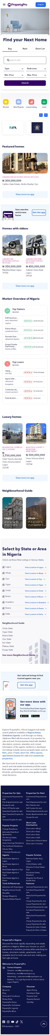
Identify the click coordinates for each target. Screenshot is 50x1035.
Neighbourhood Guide (11, 890)
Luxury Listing (31, 107)
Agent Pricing (32, 990)
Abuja (8, 573)
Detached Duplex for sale (12, 811)
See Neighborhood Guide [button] (18, 655)
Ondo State (7, 628)
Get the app (39, 212)
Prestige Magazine (9, 896)
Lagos (8, 567)
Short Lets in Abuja (33, 828)
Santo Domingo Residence (13, 843)
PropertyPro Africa (9, 1011)
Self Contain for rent (34, 808)
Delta (7, 614)
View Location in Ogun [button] (34, 585)
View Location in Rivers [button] (34, 597)
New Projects (19, 107)
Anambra (9, 602)
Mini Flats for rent (33, 805)
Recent (6, 107)
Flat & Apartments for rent (36, 802)
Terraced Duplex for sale (12, 820)
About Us (6, 990)
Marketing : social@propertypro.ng (21, 973)
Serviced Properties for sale (37, 907)
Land (44, 107)
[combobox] (13, 69)
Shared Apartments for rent (37, 811)
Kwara (8, 608)
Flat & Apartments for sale (12, 802)
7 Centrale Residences (11, 852)
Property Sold (32, 996)
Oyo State (6, 639)
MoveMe (6, 893)
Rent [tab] (25, 49)
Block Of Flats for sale (10, 808)
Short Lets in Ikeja (33, 832)
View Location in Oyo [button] (33, 579)
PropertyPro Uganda (10, 1008)
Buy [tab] (10, 49)
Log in (41, 4)
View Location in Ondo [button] (34, 591)
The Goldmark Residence (12, 846)
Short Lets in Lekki (33, 838)
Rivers (8, 596)
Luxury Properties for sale (36, 924)
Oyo (7, 579)
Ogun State (7, 632)
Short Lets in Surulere (34, 844)
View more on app (25, 194)
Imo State (6, 643)
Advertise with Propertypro (12, 887)
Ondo (8, 590)
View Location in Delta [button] (34, 614)
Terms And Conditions (11, 996)
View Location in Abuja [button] (34, 573)
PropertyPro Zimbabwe (11, 1005)
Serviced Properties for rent (37, 887)
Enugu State (7, 650)
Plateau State (8, 646)
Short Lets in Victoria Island (36, 841)
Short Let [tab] (40, 49)
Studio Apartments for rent (36, 814)
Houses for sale (8, 805)
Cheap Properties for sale (36, 921)
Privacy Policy (7, 999)
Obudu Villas (7, 849)
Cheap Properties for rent (36, 901)
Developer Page (33, 993)
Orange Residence (10, 829)
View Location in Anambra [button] (35, 603)
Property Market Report (11, 899)
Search (25, 83)
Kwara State (7, 636)
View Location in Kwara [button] (34, 608)
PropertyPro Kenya (9, 1002)
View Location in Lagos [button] (34, 567)
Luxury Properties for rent (36, 904)
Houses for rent (32, 817)
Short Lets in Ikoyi (33, 835)
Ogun (8, 585)
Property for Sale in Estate (36, 927)
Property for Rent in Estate (36, 930)
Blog (4, 993)
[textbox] (13, 69)
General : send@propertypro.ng (19, 970)
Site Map (30, 1002)
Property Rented (33, 999)
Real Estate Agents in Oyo (12, 870)
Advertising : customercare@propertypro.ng (24, 976)
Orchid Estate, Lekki (34, 864)
